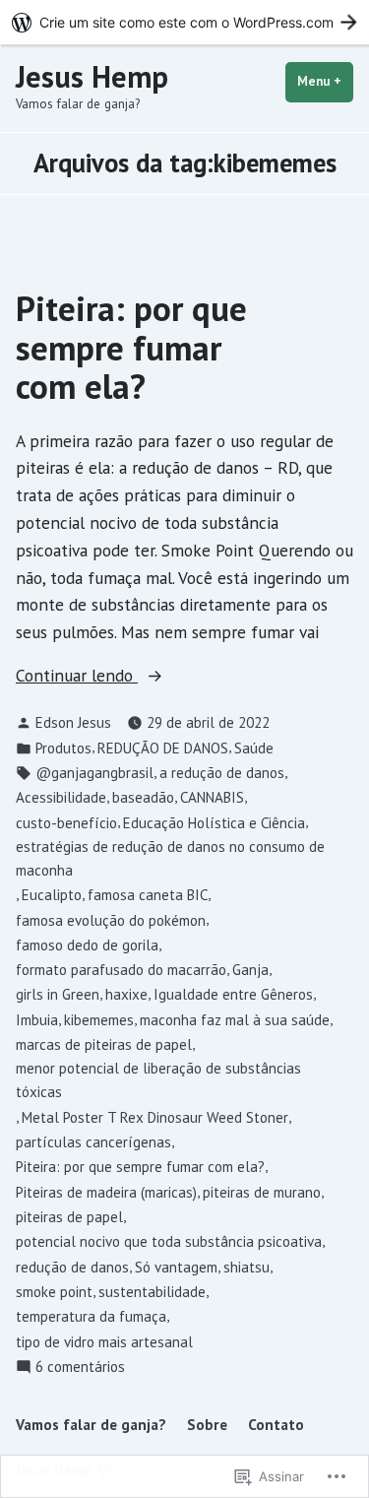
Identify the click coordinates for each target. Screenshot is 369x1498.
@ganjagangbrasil (94, 772)
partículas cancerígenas (93, 1142)
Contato (276, 1424)
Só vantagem (176, 1267)
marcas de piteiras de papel (104, 1044)
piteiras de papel (69, 1216)
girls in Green (57, 994)
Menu (325, 81)
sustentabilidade (152, 1291)
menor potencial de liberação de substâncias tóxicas (158, 1080)
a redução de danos (221, 772)
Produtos (63, 748)
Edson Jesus (73, 722)
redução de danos (72, 1267)
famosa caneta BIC (148, 894)
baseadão (143, 797)
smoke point (54, 1291)
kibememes (99, 1019)
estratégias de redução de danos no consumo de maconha (170, 858)
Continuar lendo (77, 676)
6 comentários (80, 1367)
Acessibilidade (61, 797)
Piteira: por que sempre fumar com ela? (131, 347)
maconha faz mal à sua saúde (235, 1019)
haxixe (126, 994)
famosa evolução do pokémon (111, 920)
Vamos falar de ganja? (91, 1424)
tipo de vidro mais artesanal (104, 1342)
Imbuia (37, 1019)
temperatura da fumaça (91, 1316)
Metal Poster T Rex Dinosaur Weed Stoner (155, 1117)
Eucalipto (52, 894)
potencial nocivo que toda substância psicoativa (169, 1241)
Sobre (207, 1424)
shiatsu (246, 1267)
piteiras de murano (262, 1192)
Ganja (250, 969)
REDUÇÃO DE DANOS (162, 748)
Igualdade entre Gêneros (233, 994)
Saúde (254, 748)
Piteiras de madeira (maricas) (106, 1192)
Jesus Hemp (92, 76)
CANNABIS (212, 797)
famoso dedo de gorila (87, 945)
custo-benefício (66, 823)
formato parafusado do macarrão (121, 969)
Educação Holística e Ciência (214, 823)
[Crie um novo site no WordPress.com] (184, 22)
